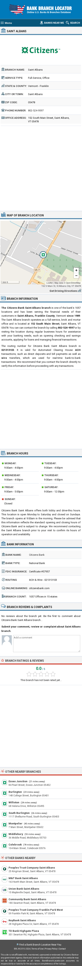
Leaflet (49, 282)
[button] (41, 252)
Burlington (15, 791)
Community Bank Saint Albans (27, 899)
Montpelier (15, 823)
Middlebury (16, 834)
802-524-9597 (36, 110)
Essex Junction (18, 781)
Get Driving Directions (63, 290)
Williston (14, 802)
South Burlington (19, 812)
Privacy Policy (51, 949)
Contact (62, 949)
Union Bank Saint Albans (24, 888)
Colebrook (15, 844)
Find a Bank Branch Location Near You (40, 944)
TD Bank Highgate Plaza (24, 930)
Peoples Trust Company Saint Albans (32, 867)
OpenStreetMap (73, 282)
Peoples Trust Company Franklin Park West (36, 909)
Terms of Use (37, 949)
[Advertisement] (41, 168)
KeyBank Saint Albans (22, 920)
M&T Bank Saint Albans (23, 878)
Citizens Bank (37, 554)
